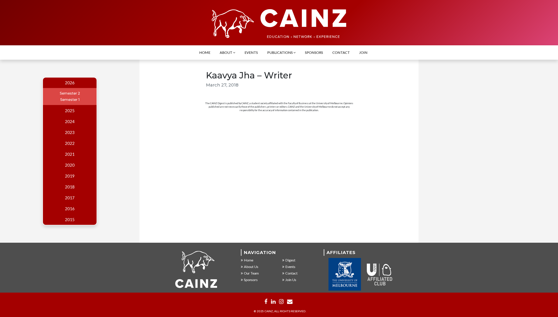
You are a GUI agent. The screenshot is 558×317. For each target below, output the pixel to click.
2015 (70, 219)
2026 (70, 82)
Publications (280, 52)
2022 (70, 143)
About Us (251, 266)
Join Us (290, 280)
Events (251, 52)
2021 (70, 154)
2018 (70, 187)
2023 (70, 132)
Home (204, 52)
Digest (290, 260)
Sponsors (314, 52)
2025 (70, 110)
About (226, 52)
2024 (70, 121)
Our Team (251, 273)
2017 (70, 197)
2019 (70, 176)
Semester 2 (70, 93)
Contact (341, 52)
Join (363, 52)
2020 (70, 165)
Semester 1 (70, 100)
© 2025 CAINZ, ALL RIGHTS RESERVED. (280, 311)
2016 (70, 208)
